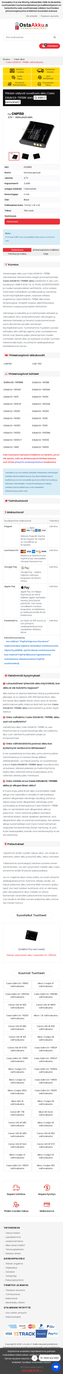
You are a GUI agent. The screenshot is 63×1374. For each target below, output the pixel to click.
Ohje (45, 253)
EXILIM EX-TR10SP (12, 389)
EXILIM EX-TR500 (12, 432)
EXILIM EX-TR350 (12, 425)
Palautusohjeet (13, 1316)
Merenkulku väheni (15, 1302)
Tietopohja (11, 1276)
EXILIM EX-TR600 (40, 447)
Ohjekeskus (11, 1267)
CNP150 (8, 363)
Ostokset (10, 1271)
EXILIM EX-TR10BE (40, 382)
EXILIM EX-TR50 (40, 425)
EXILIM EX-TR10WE (41, 389)
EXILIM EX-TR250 (40, 411)
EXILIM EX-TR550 (40, 440)
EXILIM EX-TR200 (12, 411)
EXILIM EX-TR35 (40, 418)
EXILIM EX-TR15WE (41, 404)
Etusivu (6, 59)
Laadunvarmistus (14, 1241)
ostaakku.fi (27, 1344)
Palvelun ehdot (13, 1253)
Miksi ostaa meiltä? (15, 1245)
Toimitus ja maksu (17, 253)
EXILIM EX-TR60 (11, 447)
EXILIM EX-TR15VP (12, 404)
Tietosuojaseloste (15, 1249)
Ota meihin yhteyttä (16, 1312)
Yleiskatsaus (17, 249)
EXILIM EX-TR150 (40, 396)
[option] (31, 130)
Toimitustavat (13, 1294)
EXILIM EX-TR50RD (41, 432)
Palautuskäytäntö (15, 1280)
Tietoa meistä (13, 1233)
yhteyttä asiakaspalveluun (29, 462)
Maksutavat (12, 1298)
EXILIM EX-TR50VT (13, 440)
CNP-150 (36, 363)
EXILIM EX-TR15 (11, 396)
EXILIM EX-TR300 (12, 418)
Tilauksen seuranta (15, 1290)
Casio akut (19, 59)
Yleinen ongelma (14, 1263)
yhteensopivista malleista (46, 249)
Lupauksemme (13, 1237)
